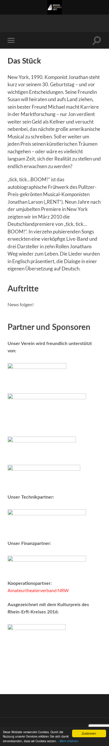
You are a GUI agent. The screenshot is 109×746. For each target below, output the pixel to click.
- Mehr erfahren (68, 741)
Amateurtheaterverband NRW (38, 590)
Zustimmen (89, 733)
